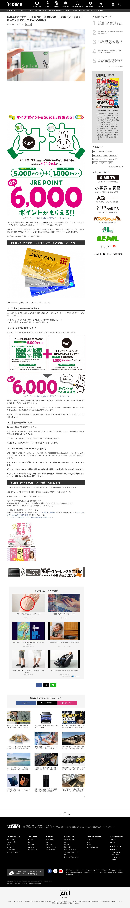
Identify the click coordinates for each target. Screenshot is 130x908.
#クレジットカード (99, 151)
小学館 (72, 872)
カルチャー (90, 842)
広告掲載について (111, 872)
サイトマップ (80, 870)
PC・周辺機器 (11, 849)
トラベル (66, 844)
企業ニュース (116, 846)
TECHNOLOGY (14, 836)
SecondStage (116, 852)
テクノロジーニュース (13, 852)
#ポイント (102, 163)
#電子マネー (97, 155)
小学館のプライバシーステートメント (94, 872)
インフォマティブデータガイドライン (96, 870)
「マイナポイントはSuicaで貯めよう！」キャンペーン (49, 218)
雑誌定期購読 (79, 872)
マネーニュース (50, 849)
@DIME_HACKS (48, 703)
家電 (8, 844)
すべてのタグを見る (115, 167)
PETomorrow (116, 857)
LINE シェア (53, 685)
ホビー (89, 844)
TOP (8, 10)
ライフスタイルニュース (71, 857)
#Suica (28, 24)
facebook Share (39, 685)
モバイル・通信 (11, 842)
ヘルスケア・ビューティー (72, 852)
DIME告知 (113, 839)
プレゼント (113, 842)
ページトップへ (65, 814)
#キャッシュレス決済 (110, 159)
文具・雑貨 (67, 847)
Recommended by (67, 676)
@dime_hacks (69, 703)
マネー (14, 10)
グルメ (66, 842)
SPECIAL (115, 849)
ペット (66, 854)
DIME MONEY (50, 839)
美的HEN (115, 859)
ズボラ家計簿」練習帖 (47, 513)
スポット (89, 839)
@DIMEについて (70, 870)
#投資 (110, 163)
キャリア (30, 839)
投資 (47, 842)
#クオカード (97, 159)
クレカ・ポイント (25, 10)
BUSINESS (33, 836)
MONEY (51, 836)
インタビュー (32, 847)
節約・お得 (49, 844)
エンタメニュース (92, 847)
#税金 (105, 155)
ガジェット (10, 847)
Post (46, 685)
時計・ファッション (70, 849)
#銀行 (95, 163)
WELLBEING (115, 854)
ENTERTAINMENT (95, 836)
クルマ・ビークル (69, 839)
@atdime (27, 703)
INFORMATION (117, 836)
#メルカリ (113, 155)
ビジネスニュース (33, 849)
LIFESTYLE (70, 836)
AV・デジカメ (11, 839)
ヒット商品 (31, 844)
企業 (29, 842)
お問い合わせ (111, 870)
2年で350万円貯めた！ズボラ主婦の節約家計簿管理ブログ (30, 517)
